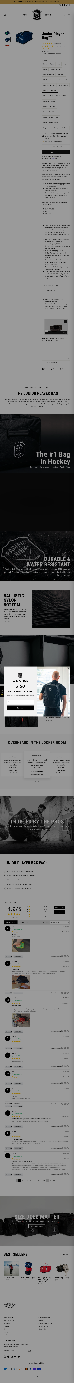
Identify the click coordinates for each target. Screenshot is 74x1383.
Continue (20, 708)
